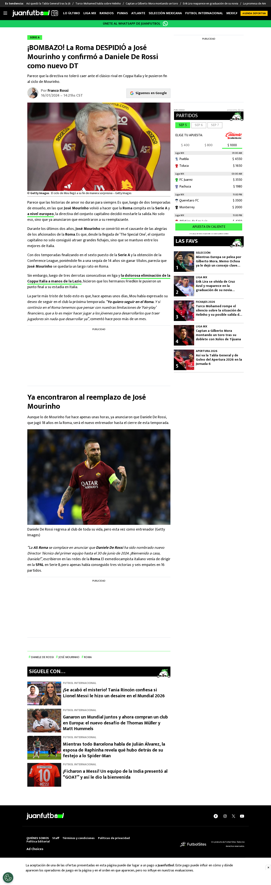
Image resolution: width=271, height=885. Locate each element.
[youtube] (242, 816)
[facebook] (215, 816)
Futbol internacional (204, 13)
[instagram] (225, 816)
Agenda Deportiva (254, 13)
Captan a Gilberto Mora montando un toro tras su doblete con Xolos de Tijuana (218, 335)
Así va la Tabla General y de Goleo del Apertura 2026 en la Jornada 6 (219, 359)
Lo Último (71, 13)
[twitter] (233, 816)
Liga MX (89, 13)
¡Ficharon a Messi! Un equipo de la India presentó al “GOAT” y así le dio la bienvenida (115, 774)
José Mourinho (68, 657)
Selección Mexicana (165, 13)
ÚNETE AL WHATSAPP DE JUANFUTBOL (131, 23)
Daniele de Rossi (42, 657)
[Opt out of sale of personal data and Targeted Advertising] (8, 877)
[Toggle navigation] (5, 13)
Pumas (122, 13)
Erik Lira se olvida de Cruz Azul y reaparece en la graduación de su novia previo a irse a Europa (215, 286)
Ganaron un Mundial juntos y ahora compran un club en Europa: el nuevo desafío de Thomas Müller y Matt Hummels (115, 723)
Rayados (107, 13)
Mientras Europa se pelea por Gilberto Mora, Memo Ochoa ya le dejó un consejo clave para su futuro (218, 261)
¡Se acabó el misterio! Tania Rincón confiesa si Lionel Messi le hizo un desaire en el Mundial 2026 (114, 693)
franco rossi (58, 91)
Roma (88, 657)
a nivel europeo (40, 214)
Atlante (138, 13)
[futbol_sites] (193, 844)
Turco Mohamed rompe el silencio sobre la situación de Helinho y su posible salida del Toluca (219, 310)
